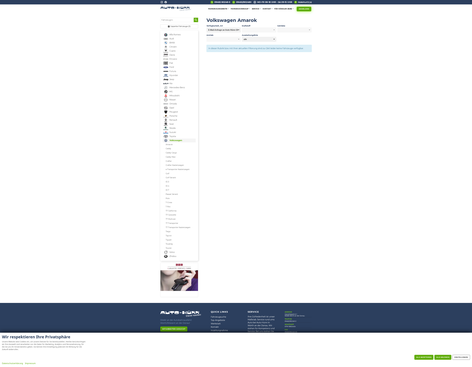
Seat (171, 124)
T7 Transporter (172, 223)
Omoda (173, 104)
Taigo (168, 231)
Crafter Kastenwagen (175, 165)
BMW (172, 43)
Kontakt (267, 9)
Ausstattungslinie (250, 35)
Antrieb (209, 35)
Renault (173, 120)
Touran (169, 248)
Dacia (172, 55)
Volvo (172, 252)
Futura (172, 71)
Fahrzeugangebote (217, 9)
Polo (168, 198)
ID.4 (167, 186)
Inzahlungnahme (219, 330)
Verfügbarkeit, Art (214, 26)
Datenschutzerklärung (12, 363)
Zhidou (172, 256)
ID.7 (167, 190)
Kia (170, 83)
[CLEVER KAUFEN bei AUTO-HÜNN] (175, 10)
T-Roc (168, 207)
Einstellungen (461, 357)
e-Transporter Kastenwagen (178, 169)
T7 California (171, 211)
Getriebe (281, 26)
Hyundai (173, 75)
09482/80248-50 (291, 332)
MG (171, 91)
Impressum (30, 363)
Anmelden (304, 9)
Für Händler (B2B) (283, 9)
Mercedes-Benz (177, 87)
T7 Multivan (171, 219)
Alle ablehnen (442, 357)
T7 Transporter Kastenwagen (178, 227)
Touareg (169, 244)
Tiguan (169, 240)
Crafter (169, 161)
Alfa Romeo (175, 34)
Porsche (173, 116)
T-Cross (169, 202)
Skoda (172, 128)
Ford (171, 67)
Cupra (172, 51)
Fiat (171, 63)
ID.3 (167, 182)
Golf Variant (171, 177)
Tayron (169, 236)
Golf (167, 173)
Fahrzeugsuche (218, 317)
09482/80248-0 (290, 321)
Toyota (172, 136)
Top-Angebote (218, 320)
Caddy (168, 148)
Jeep (171, 79)
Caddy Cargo (171, 153)
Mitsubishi (174, 95)
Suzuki (172, 132)
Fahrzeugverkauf (239, 9)
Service (255, 9)
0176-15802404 (290, 326)
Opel (171, 108)
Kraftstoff (246, 26)
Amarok (169, 144)
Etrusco (173, 59)
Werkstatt (216, 323)
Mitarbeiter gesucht (173, 329)
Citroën (173, 47)
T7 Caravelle (171, 215)
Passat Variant (172, 194)
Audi (171, 39)
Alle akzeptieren (424, 357)
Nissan (172, 100)
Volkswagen (175, 140)
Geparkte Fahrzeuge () (180, 26)
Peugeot (173, 112)
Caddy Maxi (171, 157)
